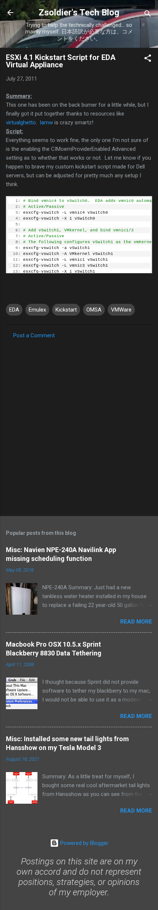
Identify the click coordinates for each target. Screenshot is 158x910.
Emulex (37, 309)
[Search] (147, 15)
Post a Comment (34, 335)
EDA (14, 309)
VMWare (121, 309)
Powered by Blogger (83, 843)
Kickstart (66, 309)
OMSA (93, 309)
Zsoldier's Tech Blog (79, 12)
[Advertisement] (79, 425)
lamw (46, 122)
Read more (136, 621)
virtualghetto (21, 122)
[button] (147, 59)
